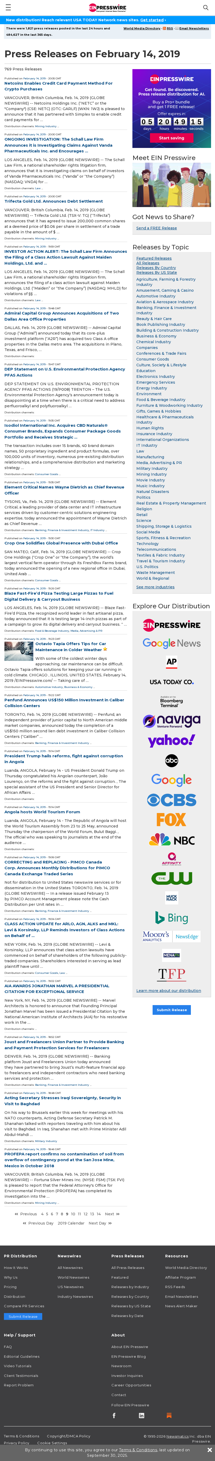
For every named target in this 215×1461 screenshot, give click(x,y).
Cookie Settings (52, 1443)
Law (38, 188)
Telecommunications (156, 549)
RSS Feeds (175, 1287)
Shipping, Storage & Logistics (164, 526)
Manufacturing (150, 457)
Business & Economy (78, 687)
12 (86, 1214)
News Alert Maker (181, 1306)
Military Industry (46, 1141)
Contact (118, 1395)
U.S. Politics (147, 566)
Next (109, 1214)
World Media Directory (141, 28)
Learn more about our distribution (168, 990)
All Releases (147, 263)
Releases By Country (156, 267)
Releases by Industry (130, 1287)
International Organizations (162, 439)
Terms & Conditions (21, 1436)
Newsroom (121, 1366)
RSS (170, 28)
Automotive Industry (49, 687)
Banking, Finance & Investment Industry (62, 530)
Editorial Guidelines (21, 1356)
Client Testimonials (21, 1375)
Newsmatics (177, 1436)
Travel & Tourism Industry (160, 561)
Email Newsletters (194, 28)
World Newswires (73, 1277)
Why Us (10, 1277)
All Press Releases (127, 1267)
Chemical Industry (153, 341)
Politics (143, 497)
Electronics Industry (155, 376)
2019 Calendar (71, 1223)
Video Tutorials (17, 1366)
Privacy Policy (16, 1443)
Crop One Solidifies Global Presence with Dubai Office (61, 543)
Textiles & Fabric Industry (160, 555)
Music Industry (150, 485)
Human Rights (150, 428)
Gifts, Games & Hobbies (158, 411)
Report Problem (19, 1385)
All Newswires (70, 1267)
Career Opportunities (131, 1385)
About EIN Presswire (129, 1347)
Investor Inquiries (127, 1375)
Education (145, 370)
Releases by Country (130, 1296)
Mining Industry (46, 126)
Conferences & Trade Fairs (161, 353)
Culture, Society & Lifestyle (161, 365)
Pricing (10, 1287)
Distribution (14, 1296)
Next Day (97, 1223)
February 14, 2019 (34, 78)
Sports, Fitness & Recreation (163, 538)
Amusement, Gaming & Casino (165, 290)
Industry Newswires (75, 1296)
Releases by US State (131, 1306)
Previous (28, 1214)
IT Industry (97, 530)
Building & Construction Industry (167, 330)
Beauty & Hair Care (154, 318)
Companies (147, 347)
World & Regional (152, 578)
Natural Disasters (152, 491)
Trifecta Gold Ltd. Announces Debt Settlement (53, 201)
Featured (119, 1277)
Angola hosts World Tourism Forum (42, 811)
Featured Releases (154, 258)
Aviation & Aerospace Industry (165, 302)
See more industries (155, 587)
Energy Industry (151, 388)
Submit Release (172, 1010)
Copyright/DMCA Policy (68, 1436)
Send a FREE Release (156, 228)
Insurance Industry (154, 433)
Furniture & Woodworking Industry (169, 405)
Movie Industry (150, 480)
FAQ (8, 1347)
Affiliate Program (180, 1277)
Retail (141, 514)
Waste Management (155, 572)
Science (143, 520)
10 (73, 1214)
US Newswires (71, 1287)
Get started (152, 20)
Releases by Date (127, 1316)
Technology (147, 543)
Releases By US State (156, 272)
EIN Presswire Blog (128, 1356)
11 (79, 1214)
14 (99, 1214)
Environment (149, 394)
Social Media (148, 532)
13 (92, 1214)
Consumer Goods (46, 474)
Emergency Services (155, 382)
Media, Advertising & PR (87, 630)
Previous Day (40, 1223)
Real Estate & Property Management (171, 503)
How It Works (16, 1267)
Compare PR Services (24, 1306)
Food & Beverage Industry (52, 630)
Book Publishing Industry (160, 324)
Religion (144, 509)
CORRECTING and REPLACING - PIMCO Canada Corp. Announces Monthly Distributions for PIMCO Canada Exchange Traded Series (57, 868)
